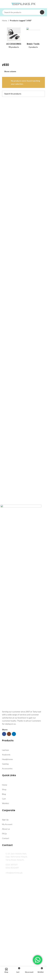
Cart (4, 799)
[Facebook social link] (4, 734)
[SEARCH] (42, 12)
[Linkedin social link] (14, 734)
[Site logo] (23, 4)
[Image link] (21, 606)
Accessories (7, 768)
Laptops (5, 750)
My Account (7, 824)
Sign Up (5, 819)
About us (6, 829)
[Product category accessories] (14, 38)
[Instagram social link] (9, 734)
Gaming (5, 764)
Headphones (7, 759)
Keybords (6, 754)
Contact (5, 838)
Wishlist (5, 803)
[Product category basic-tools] (33, 38)
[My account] (43, 4)
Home (4, 20)
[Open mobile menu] (3, 4)
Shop (4, 789)
